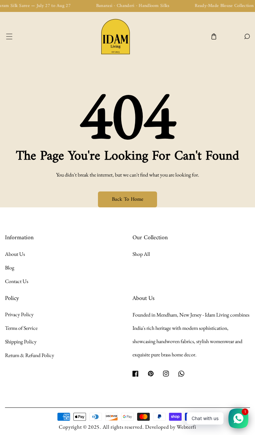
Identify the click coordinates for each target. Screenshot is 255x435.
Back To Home (127, 199)
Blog (9, 267)
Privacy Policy (19, 314)
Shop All (141, 254)
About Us (15, 254)
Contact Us (16, 281)
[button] (9, 36)
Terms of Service (21, 328)
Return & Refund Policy (29, 355)
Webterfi (186, 426)
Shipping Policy (21, 341)
